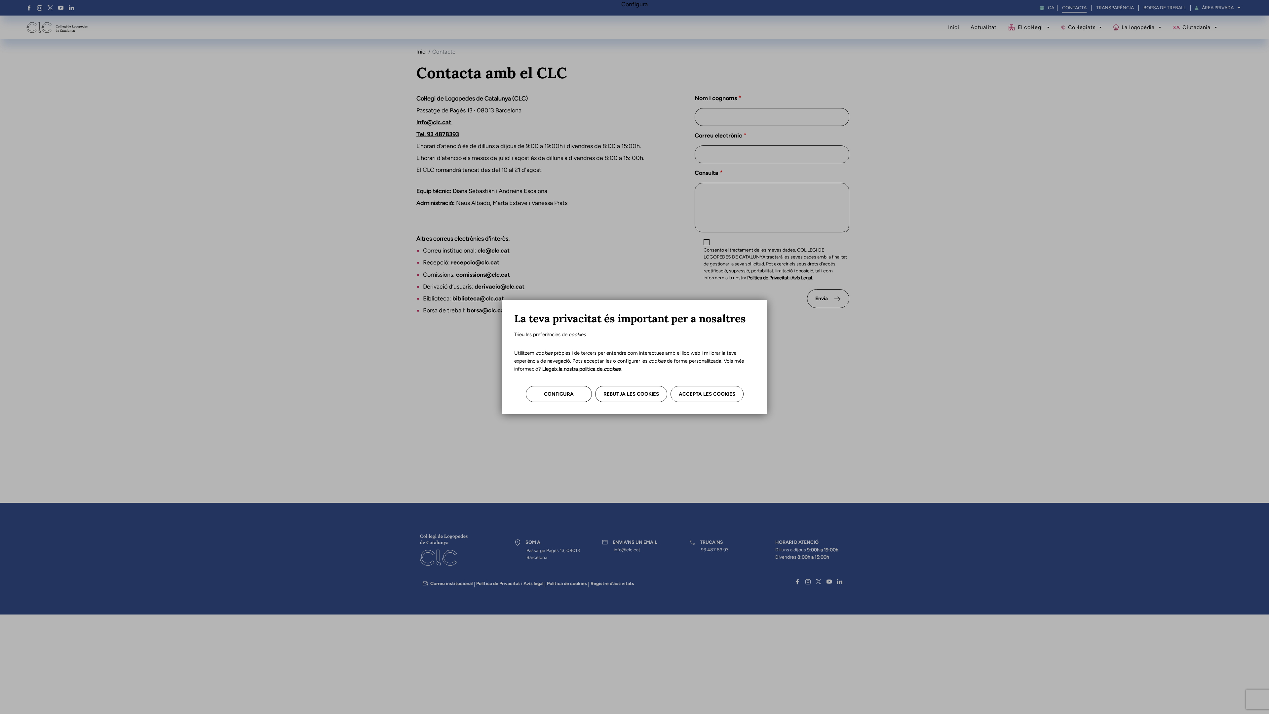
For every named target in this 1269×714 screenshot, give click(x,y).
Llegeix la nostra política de (581, 369)
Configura (559, 394)
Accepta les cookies (707, 394)
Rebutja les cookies (631, 394)
